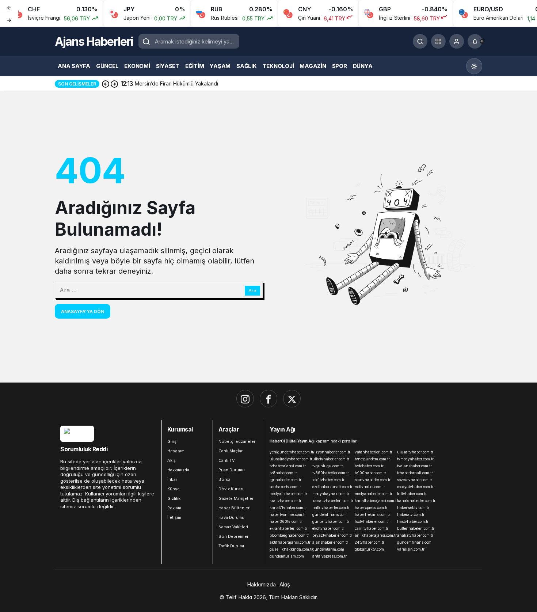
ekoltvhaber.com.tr (328, 528)
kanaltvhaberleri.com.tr (332, 500)
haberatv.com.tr (410, 514)
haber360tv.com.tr (286, 521)
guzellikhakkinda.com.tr (289, 549)
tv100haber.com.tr (370, 473)
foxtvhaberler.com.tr (372, 521)
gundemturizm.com (287, 556)
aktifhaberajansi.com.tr (289, 542)
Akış (171, 460)
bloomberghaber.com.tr (289, 535)
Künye (173, 488)
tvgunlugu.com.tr (327, 466)
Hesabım (175, 450)
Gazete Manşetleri (236, 498)
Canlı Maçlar (230, 450)
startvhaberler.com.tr (373, 480)
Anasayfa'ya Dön (82, 311)
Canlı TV (226, 460)
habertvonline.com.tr (288, 514)
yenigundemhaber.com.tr (289, 452)
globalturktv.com (369, 549)
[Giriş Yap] (456, 41)
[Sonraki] (9, 20)
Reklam (174, 507)
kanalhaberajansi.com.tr (374, 500)
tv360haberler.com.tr (330, 473)
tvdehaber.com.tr (369, 466)
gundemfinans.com (329, 514)
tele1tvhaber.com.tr (328, 480)
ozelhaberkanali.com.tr (332, 486)
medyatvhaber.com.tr (415, 486)
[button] (438, 41)
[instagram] (245, 398)
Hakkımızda (178, 469)
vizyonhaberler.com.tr (331, 452)
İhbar (172, 479)
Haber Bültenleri (234, 507)
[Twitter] (292, 398)
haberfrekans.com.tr (372, 514)
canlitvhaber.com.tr (371, 528)
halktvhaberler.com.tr (331, 507)
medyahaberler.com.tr (373, 493)
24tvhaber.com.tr (369, 542)
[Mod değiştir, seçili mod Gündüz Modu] (474, 66)
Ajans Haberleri (94, 41)
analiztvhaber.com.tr (415, 535)
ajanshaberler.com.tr (330, 542)
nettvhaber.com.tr (370, 486)
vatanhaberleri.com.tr (373, 452)
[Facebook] (268, 398)
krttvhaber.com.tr (412, 493)
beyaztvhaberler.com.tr (332, 535)
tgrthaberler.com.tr (285, 480)
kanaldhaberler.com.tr (416, 500)
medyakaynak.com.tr (330, 493)
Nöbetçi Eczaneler (236, 441)
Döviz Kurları (230, 488)
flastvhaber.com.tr (413, 521)
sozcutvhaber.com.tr (414, 480)
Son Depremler (233, 536)
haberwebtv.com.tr (413, 507)
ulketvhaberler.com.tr (330, 459)
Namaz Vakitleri (233, 526)
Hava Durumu (231, 517)
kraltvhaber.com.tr (285, 500)
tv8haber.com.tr (283, 473)
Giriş (171, 441)
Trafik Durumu (231, 545)
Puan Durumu (231, 469)
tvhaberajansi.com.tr (288, 466)
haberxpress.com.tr (371, 507)
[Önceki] (9, 7)
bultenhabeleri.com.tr (415, 528)
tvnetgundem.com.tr (372, 459)
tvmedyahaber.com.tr (415, 459)
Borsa (224, 479)
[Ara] (420, 41)
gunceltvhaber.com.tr (330, 521)
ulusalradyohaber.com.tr (289, 459)
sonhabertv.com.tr (285, 486)
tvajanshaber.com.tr (414, 466)
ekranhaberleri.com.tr (288, 528)
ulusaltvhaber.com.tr (415, 452)
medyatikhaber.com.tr (288, 493)
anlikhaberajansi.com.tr (374, 535)
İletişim (174, 517)
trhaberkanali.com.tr (415, 473)
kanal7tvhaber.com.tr (288, 507)
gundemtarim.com (328, 549)
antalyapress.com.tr (329, 556)
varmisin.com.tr (410, 549)
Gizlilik (173, 498)
